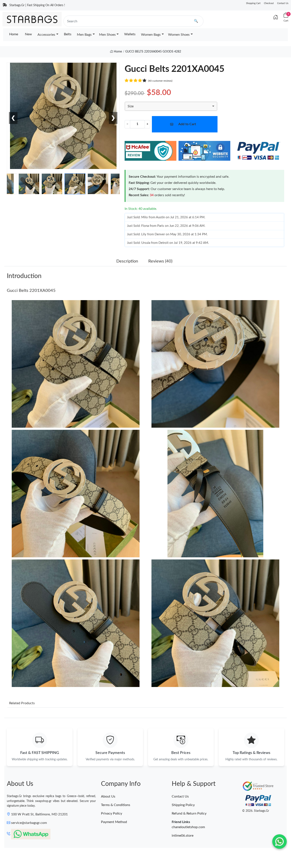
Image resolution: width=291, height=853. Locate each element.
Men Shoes (107, 34)
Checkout (269, 3)
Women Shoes (179, 34)
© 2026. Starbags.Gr (255, 810)
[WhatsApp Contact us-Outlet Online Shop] (279, 841)
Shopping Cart (253, 3)
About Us (108, 796)
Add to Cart (187, 124)
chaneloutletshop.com (188, 827)
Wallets (129, 34)
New (28, 34)
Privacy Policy (111, 813)
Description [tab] (127, 261)
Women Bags (151, 34)
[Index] (275, 17)
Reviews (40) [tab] (160, 261)
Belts (67, 34)
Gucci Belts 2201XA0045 (31, 290)
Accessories (46, 34)
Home (13, 34)
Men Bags (84, 34)
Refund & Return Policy (189, 813)
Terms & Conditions (115, 805)
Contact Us (282, 3)
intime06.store (182, 835)
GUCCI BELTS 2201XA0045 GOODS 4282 (153, 51)
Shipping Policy (183, 805)
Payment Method (114, 822)
